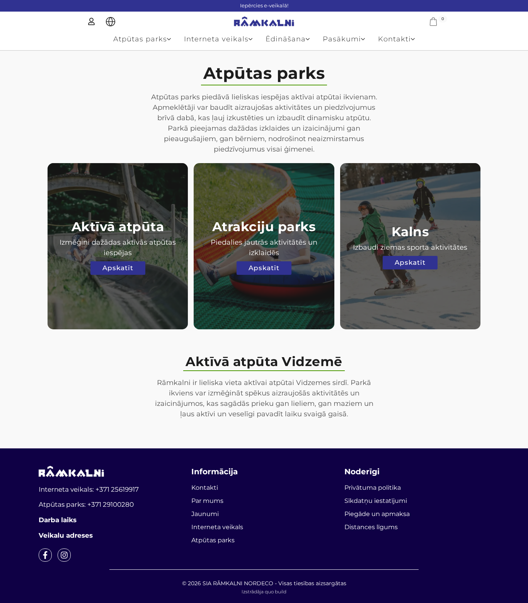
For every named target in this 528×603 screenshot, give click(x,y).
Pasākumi (342, 39)
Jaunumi (205, 514)
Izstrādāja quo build (264, 591)
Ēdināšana (286, 39)
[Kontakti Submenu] (416, 39)
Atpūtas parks (140, 39)
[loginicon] (91, 21)
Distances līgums (371, 527)
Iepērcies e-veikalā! (264, 5)
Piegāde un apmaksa (377, 514)
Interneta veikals (216, 39)
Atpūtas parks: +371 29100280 (86, 504)
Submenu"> (110, 21)
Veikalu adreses (66, 535)
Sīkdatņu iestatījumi (375, 500)
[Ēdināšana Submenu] (311, 39)
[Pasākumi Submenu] (366, 39)
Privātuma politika (372, 487)
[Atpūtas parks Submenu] (172, 39)
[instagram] (64, 555)
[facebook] (45, 555)
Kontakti (394, 39)
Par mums (207, 500)
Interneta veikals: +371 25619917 (89, 489)
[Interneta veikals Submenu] (254, 39)
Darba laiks (58, 520)
